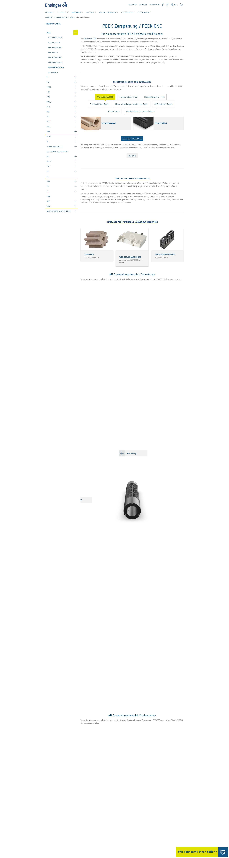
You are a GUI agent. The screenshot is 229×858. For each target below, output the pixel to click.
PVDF (49, 126)
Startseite (49, 17)
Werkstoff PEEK (90, 38)
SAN (48, 206)
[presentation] (106, 97)
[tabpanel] (132, 124)
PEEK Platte (53, 52)
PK (48, 176)
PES (48, 112)
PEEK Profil (53, 72)
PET (48, 156)
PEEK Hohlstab (55, 57)
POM (49, 137)
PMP (48, 196)
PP (48, 186)
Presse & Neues (144, 12)
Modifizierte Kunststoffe (59, 211)
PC (48, 171)
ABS (48, 201)
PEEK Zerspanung (56, 67)
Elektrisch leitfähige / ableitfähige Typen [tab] (131, 104)
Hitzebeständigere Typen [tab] (154, 97)
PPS (48, 97)
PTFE (48, 121)
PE (48, 191)
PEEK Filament (54, 42)
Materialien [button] (76, 12)
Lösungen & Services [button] (107, 12)
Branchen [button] (90, 12)
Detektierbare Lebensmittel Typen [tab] (140, 111)
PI (47, 77)
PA (48, 141)
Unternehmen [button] (127, 12)
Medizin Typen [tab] (114, 111)
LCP (48, 92)
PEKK (49, 87)
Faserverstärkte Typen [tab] (129, 97)
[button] (181, 5)
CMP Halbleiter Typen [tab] (163, 104)
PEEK (71, 17)
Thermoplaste (61, 17)
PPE (48, 181)
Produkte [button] (48, 12)
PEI (48, 116)
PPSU (49, 102)
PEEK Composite (55, 37)
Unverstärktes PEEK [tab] (105, 97)
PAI (48, 82)
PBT (48, 166)
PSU (48, 107)
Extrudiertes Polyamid (57, 151)
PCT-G (49, 161)
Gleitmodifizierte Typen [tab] (99, 104)
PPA (48, 131)
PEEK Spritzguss (55, 62)
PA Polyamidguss (55, 146)
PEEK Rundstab (55, 47)
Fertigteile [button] (62, 12)
